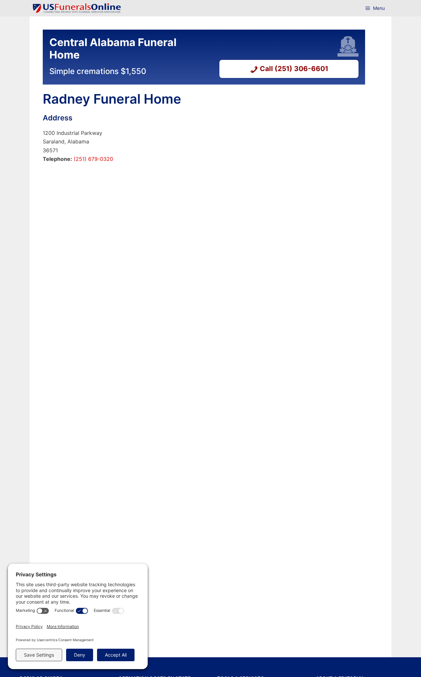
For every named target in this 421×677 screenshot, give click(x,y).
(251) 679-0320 (92, 159)
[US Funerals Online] (77, 8)
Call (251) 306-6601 (294, 68)
